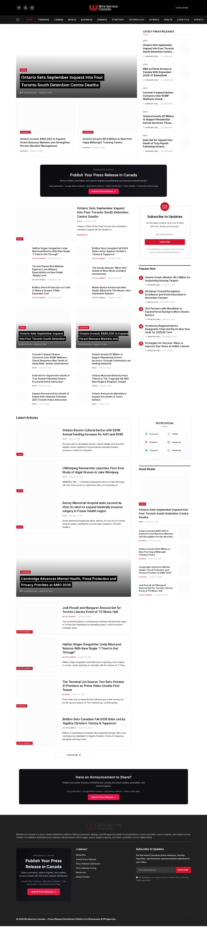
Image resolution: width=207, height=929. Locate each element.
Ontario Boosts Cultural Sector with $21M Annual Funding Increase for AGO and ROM (92, 432)
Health (168, 19)
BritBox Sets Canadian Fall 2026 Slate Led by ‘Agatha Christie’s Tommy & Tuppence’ (110, 251)
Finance (102, 19)
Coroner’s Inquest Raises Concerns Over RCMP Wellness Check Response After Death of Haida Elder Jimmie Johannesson (158, 96)
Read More (82, 235)
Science (154, 19)
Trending (43, 19)
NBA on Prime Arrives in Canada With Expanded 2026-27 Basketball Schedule (157, 72)
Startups (118, 19)
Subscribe (182, 8)
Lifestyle (183, 19)
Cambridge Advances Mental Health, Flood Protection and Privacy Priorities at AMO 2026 (155, 570)
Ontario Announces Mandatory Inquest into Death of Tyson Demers (109, 396)
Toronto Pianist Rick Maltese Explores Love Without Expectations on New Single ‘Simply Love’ (48, 271)
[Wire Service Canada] (103, 8)
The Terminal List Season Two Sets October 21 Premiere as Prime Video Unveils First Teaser (93, 686)
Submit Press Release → (104, 191)
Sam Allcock (152, 302)
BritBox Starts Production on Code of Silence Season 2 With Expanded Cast (51, 290)
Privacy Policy (163, 252)
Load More (72, 755)
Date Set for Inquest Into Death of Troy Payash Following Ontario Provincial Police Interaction (157, 143)
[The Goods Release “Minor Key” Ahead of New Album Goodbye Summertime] (82, 269)
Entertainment (39, 258)
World (72, 19)
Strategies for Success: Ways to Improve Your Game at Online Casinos (167, 345)
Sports (198, 19)
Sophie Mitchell (30, 93)
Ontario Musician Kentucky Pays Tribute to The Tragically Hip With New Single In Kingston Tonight (110, 378)
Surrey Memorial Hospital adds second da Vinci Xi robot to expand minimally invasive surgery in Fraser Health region (92, 507)
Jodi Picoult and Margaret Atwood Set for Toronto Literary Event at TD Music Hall (91, 610)
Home (29, 19)
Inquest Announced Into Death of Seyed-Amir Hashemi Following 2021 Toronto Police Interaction (50, 396)
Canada (58, 19)
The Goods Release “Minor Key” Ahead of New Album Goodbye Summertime (109, 270)
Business (87, 19)
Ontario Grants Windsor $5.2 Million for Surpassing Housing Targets (167, 279)
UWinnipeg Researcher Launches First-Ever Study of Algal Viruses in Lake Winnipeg (93, 470)
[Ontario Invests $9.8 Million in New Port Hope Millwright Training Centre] (108, 118)
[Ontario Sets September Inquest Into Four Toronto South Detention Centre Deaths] (76, 64)
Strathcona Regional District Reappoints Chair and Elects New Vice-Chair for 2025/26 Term (168, 329)
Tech (19, 454)
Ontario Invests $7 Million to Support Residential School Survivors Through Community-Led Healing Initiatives (158, 119)
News (23, 70)
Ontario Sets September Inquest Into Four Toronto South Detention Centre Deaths (158, 48)
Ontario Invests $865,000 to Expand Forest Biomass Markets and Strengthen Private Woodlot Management (45, 142)
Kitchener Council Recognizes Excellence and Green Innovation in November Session (165, 294)
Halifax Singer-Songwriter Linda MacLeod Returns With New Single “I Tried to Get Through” (51, 251)
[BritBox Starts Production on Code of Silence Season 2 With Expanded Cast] (22, 290)
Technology (136, 19)
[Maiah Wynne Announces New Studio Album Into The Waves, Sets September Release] (82, 290)
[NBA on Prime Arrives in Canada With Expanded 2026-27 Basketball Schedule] (184, 72)
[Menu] (18, 20)
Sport (145, 64)
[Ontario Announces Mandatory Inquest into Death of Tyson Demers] (82, 396)
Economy (25, 572)
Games (94, 386)
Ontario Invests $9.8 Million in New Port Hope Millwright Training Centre (107, 140)
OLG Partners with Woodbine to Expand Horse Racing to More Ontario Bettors (167, 311)
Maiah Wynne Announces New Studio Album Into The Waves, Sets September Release (111, 290)
